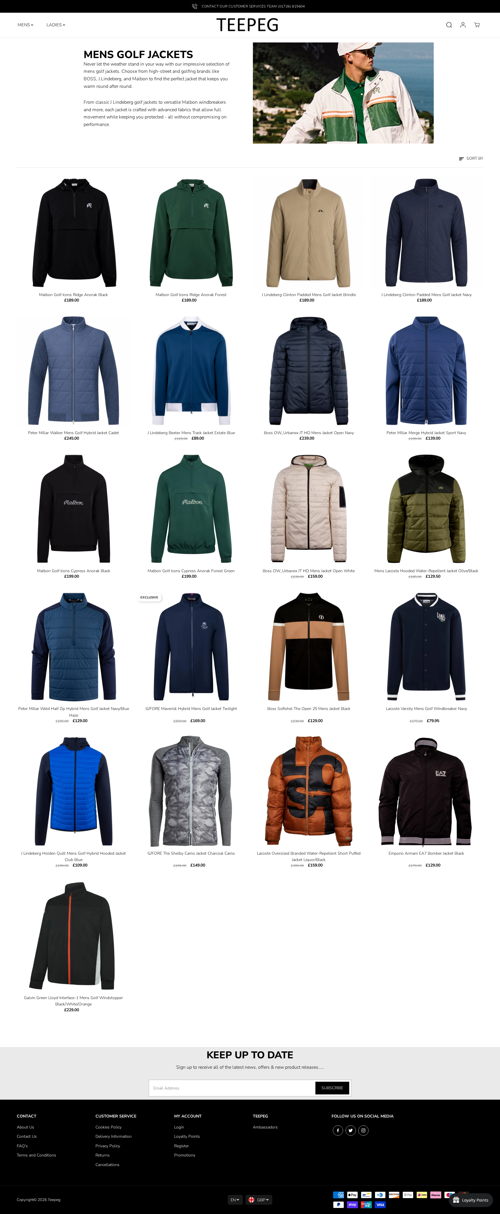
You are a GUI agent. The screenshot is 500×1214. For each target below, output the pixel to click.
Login (179, 1127)
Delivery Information (113, 1136)
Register (181, 1146)
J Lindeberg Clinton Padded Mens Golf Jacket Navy (426, 295)
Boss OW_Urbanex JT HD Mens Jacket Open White (309, 571)
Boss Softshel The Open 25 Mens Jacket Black (308, 708)
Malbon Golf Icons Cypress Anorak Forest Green (191, 571)
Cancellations (107, 1164)
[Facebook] (338, 1130)
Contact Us (27, 1136)
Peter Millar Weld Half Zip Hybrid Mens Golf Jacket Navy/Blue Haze (73, 712)
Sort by (474, 158)
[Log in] (463, 24)
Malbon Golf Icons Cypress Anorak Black (73, 571)
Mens (24, 25)
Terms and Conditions (36, 1155)
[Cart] (476, 24)
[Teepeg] (247, 25)
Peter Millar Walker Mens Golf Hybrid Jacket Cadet (73, 433)
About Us (25, 1127)
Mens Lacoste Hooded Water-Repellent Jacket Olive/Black (426, 571)
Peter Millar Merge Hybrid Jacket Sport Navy (426, 433)
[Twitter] (350, 1130)
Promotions (184, 1155)
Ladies (55, 25)
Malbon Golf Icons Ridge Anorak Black (73, 295)
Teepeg (54, 1199)
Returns (102, 1155)
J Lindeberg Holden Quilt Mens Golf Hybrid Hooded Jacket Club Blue (73, 856)
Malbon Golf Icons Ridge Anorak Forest (191, 295)
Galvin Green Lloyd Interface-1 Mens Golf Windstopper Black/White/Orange (73, 1001)
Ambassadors (265, 1127)
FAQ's (22, 1146)
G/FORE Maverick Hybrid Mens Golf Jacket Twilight (191, 708)
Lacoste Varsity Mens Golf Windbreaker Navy (426, 708)
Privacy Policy (107, 1146)
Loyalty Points (187, 1136)
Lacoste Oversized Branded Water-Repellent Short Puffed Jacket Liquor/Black (309, 856)
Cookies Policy (108, 1127)
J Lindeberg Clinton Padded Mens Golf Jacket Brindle (309, 295)
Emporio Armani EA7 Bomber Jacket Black (426, 853)
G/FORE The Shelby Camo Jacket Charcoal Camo (191, 853)
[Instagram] (363, 1130)
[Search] (449, 24)
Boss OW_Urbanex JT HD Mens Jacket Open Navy (309, 433)
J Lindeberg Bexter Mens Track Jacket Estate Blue (191, 433)
